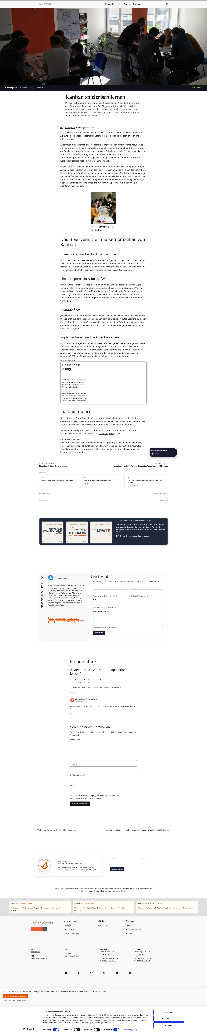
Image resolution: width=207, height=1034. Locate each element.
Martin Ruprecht (11, 88)
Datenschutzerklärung (109, 891)
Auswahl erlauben (169, 1019)
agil (51, 618)
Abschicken (99, 632)
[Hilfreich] (152, 453)
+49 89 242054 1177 (144, 958)
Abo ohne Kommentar (92, 798)
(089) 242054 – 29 (143, 961)
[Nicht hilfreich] (156, 453)
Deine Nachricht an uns (101, 611)
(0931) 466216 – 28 (109, 961)
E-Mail (96, 599)
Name (73, 765)
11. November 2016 (82, 701)
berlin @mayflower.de (72, 956)
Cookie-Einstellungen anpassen (15, 996)
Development (197, 88)
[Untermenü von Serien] (130, 4)
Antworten (73, 692)
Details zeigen (128, 1030)
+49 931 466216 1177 (110, 958)
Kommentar (76, 740)
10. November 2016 (82, 682)
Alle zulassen (169, 1012)
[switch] (77, 1029)
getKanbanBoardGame (65, 622)
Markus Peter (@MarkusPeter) (86, 699)
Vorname (96, 588)
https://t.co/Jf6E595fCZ (97, 706)
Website (73, 785)
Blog (62, 128)
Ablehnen (168, 1025)
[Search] (167, 4)
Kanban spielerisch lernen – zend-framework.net (93, 680)
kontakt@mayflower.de (21, 1000)
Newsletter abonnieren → (160, 493)
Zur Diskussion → (162, 500)
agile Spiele (60, 618)
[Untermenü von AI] (121, 4)
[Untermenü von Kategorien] (116, 4)
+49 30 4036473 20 (75, 953)
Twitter (62, 605)
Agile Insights (102, 925)
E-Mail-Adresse (77, 775)
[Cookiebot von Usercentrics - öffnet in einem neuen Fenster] (28, 1029)
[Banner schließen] (189, 1010)
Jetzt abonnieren (117, 869)
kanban (80, 622)
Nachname (133, 588)
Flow (51, 622)
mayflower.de (35, 952)
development (73, 618)
